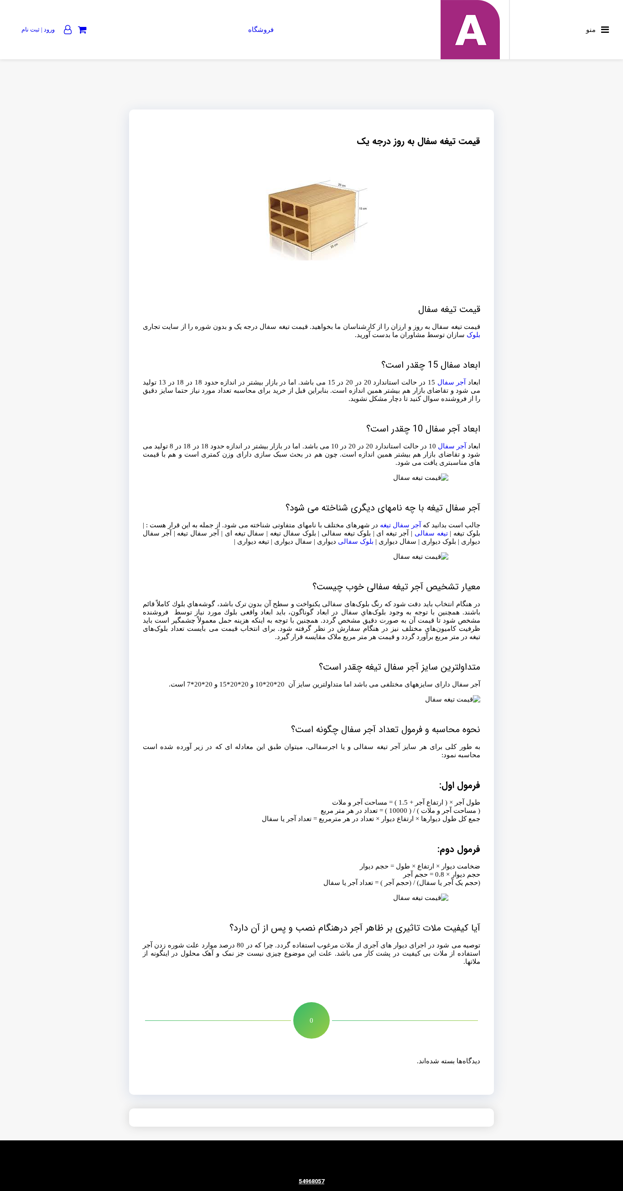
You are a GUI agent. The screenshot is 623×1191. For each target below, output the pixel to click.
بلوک (473, 334)
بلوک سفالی (356, 541)
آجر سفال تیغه (400, 525)
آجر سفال (451, 382)
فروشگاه (261, 29)
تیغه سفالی (431, 533)
